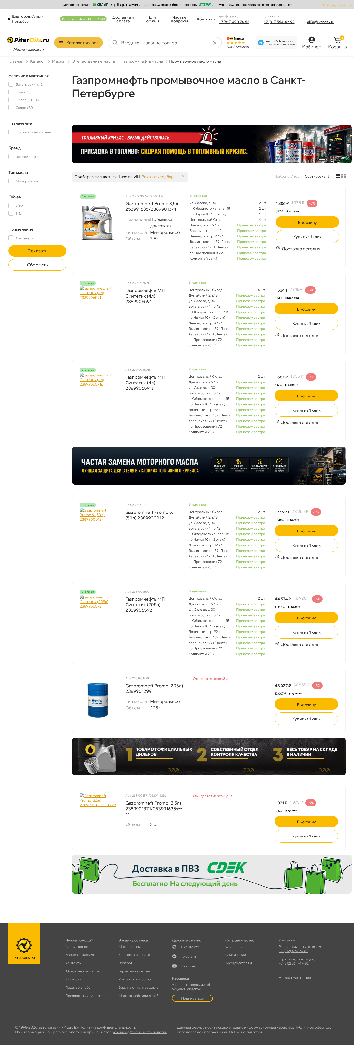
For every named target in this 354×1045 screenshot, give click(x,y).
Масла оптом (130, 946)
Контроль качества (135, 979)
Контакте (190, 947)
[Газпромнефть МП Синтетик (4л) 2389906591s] (98, 397)
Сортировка (315, 176)
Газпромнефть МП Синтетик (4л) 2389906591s (145, 382)
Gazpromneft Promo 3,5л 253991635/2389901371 (151, 206)
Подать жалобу (78, 987)
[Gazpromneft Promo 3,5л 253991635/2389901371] (98, 223)
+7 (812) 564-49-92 (279, 22)
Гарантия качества (134, 971)
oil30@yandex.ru (320, 22)
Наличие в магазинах (28, 75)
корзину (307, 222)
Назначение (20, 123)
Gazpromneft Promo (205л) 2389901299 (154, 688)
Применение (20, 229)
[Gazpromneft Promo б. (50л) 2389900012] (98, 532)
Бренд (14, 147)
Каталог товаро (82, 42)
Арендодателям (238, 963)
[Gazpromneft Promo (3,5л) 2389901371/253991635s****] (98, 817)
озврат (125, 963)
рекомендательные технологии (139, 1032)
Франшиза (234, 946)
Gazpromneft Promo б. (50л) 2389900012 (149, 514)
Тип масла (18, 172)
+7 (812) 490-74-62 (234, 22)
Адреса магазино (295, 977)
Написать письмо (79, 955)
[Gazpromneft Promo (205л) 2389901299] (98, 700)
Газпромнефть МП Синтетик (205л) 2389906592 (145, 604)
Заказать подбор (158, 177)
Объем (15, 197)
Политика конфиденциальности (107, 1027)
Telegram (188, 956)
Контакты (206, 19)
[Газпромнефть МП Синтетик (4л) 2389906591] (98, 310)
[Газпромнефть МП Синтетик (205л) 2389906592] (98, 619)
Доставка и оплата (123, 19)
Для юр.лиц (152, 19)
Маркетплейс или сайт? (138, 995)
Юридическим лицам (83, 971)
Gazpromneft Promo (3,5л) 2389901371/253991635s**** (153, 808)
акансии (73, 979)
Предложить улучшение (85, 995)
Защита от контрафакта (139, 987)
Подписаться (192, 998)
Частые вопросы (179, 19)
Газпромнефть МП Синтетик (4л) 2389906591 (145, 295)
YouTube (188, 966)
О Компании (235, 955)
